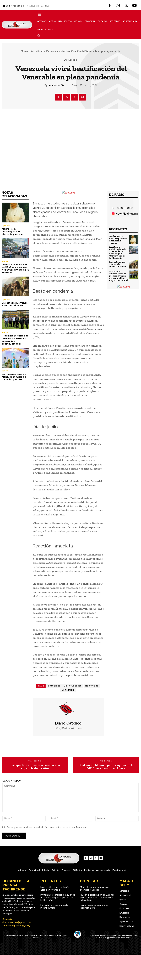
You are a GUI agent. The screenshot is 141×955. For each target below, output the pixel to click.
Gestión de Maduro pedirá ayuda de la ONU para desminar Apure (105, 766)
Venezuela (68, 689)
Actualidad (36, 51)
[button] (38, 35)
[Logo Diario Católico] (17, 25)
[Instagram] (118, 6)
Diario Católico (57, 85)
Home (24, 51)
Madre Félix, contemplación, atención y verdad (12, 231)
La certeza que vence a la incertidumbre (15, 304)
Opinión (6, 225)
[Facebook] (110, 6)
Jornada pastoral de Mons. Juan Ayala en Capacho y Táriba (14, 377)
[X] (126, 6)
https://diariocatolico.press (68, 728)
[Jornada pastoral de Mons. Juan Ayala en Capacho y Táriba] (15, 358)
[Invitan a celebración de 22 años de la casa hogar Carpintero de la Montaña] (15, 248)
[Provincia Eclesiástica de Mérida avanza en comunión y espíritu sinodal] (15, 319)
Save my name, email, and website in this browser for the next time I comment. (47, 827)
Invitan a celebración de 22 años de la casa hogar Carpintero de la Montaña (15, 268)
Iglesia (5, 261)
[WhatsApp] (82, 97)
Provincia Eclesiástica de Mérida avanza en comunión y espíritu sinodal (15, 339)
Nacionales (91, 685)
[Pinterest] (74, 97)
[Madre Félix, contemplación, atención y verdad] (15, 212)
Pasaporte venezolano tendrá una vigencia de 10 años (35, 766)
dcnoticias (54, 685)
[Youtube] (134, 6)
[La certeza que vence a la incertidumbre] (15, 286)
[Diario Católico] (68, 709)
